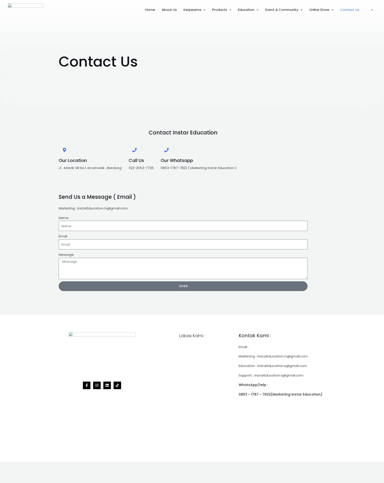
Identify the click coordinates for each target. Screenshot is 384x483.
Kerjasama (192, 9)
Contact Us (349, 9)
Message (66, 254)
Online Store (319, 9)
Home (150, 9)
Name (64, 217)
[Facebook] (86, 385)
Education (246, 9)
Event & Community (281, 9)
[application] (203, 10)
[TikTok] (117, 385)
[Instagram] (97, 385)
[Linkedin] (107, 385)
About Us (169, 9)
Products (219, 9)
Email (63, 236)
